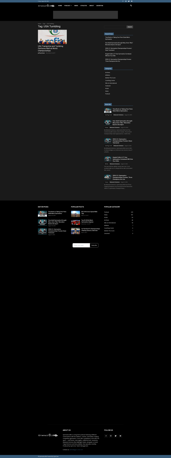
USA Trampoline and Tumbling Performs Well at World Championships (50, 48)
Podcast (107, 94)
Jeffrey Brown (41, 53)
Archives (107, 72)
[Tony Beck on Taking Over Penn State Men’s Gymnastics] (107, 110)
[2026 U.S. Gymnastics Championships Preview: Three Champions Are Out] (107, 177)
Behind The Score (110, 78)
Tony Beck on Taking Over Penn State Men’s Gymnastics (117, 38)
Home (60, 5)
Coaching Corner (110, 80)
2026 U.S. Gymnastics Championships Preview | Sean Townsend (118, 49)
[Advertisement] (85, 15)
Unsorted (107, 233)
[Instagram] (126, 1)
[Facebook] (123, 1)
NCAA (107, 88)
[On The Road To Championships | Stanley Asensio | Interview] (75, 231)
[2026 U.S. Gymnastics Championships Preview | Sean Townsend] (107, 140)
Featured (107, 86)
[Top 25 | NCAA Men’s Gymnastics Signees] (75, 222)
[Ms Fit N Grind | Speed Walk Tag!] (75, 214)
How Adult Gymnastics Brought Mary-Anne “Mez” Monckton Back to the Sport (119, 43)
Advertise (99, 5)
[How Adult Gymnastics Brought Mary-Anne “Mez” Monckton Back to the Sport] (107, 122)
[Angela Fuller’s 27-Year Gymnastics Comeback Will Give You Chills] (107, 158)
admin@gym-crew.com (76, 449)
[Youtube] (131, 1)
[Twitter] (128, 1)
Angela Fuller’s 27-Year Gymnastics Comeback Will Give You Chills (118, 54)
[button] (131, 5)
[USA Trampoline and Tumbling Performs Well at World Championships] (52, 37)
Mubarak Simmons (118, 114)
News (76, 5)
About (91, 5)
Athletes (84, 5)
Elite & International (111, 83)
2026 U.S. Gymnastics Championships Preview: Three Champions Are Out (118, 60)
